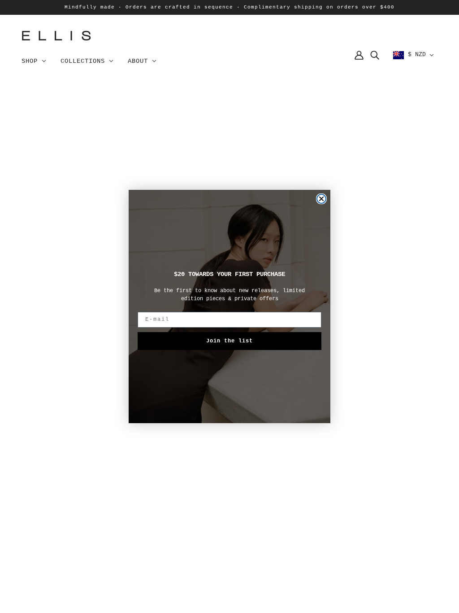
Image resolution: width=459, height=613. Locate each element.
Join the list (229, 341)
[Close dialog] (321, 198)
